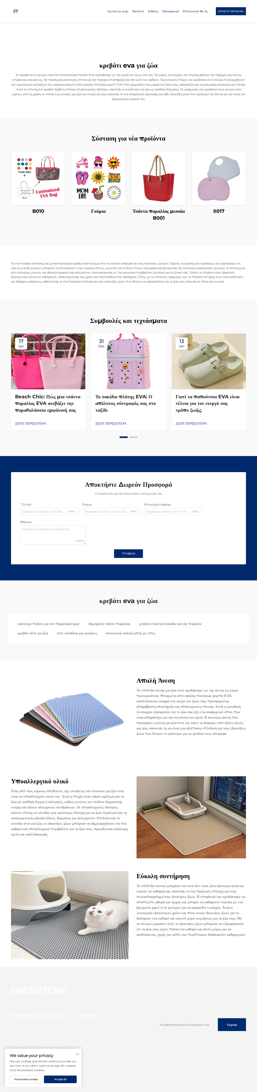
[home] (15, 11)
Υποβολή (128, 553)
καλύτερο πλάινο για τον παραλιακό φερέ (49, 624)
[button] (124, 437)
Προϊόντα (138, 11)
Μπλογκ (16, 1041)
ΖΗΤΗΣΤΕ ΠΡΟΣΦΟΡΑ (231, 11)
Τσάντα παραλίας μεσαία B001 (159, 214)
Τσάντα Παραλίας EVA (89, 1025)
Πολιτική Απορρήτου (160, 1079)
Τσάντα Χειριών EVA (88, 1039)
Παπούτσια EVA (125, 1039)
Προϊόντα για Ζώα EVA (128, 1047)
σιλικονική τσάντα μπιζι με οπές (130, 633)
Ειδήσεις (153, 11)
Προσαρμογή (170, 11)
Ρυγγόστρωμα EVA (87, 1047)
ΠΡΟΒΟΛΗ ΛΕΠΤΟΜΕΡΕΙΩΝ (38, 178)
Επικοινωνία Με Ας (195, 11)
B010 (38, 211)
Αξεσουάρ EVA (85, 1055)
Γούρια (98, 211)
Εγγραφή (232, 1024)
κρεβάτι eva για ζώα (33, 633)
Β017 (218, 211)
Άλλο (118, 1055)
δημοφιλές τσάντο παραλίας (109, 624)
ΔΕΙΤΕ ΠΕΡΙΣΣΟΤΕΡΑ (30, 423)
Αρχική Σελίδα (19, 1025)
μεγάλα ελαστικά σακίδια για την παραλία (170, 624)
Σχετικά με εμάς (118, 11)
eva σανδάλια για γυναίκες (77, 633)
